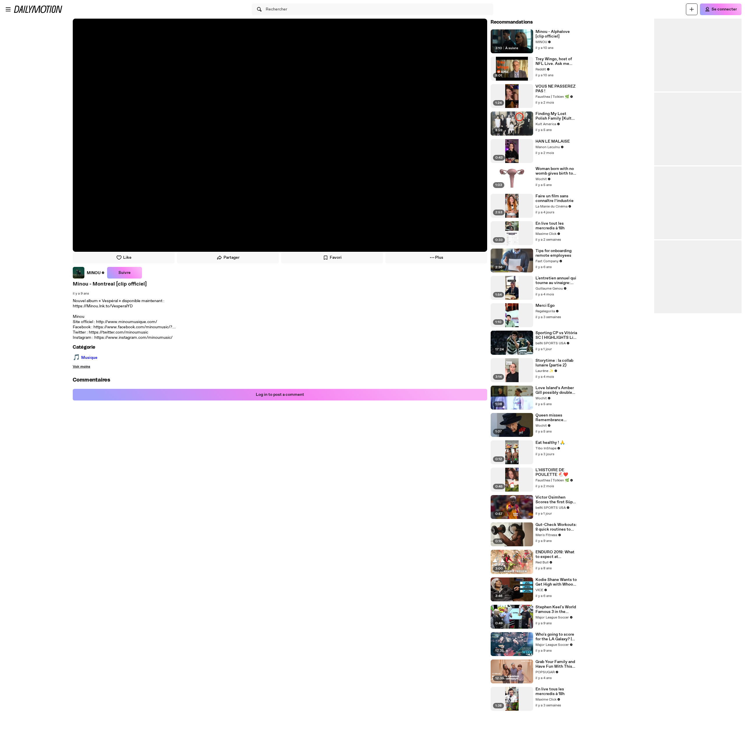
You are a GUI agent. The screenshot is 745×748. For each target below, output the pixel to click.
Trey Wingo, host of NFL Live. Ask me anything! (553, 61)
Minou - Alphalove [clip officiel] (552, 34)
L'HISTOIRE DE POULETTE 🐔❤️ (551, 472)
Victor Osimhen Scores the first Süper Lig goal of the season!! (556, 499)
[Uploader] (692, 9)
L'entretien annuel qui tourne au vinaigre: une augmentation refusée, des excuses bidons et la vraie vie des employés (555, 280)
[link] (89, 273)
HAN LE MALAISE (552, 141)
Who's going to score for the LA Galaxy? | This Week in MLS (554, 636)
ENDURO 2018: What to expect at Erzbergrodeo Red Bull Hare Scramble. (556, 554)
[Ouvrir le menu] (8, 9)
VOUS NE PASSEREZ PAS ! (555, 88)
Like (127, 257)
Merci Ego (545, 305)
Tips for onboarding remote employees (553, 253)
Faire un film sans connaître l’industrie (554, 198)
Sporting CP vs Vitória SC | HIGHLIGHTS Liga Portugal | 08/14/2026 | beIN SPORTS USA (556, 335)
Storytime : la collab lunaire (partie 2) (554, 363)
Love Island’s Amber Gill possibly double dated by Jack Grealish (556, 390)
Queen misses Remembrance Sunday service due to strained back (556, 417)
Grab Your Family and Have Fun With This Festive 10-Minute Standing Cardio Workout (555, 664)
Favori (336, 257)
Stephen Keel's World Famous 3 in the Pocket (555, 609)
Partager (232, 257)
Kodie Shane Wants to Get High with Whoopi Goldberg (556, 582)
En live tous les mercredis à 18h (550, 691)
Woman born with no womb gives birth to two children (554, 171)
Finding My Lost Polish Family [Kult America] (553, 116)
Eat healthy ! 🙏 (550, 442)
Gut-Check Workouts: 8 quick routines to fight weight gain (556, 527)
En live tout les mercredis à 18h (550, 226)
